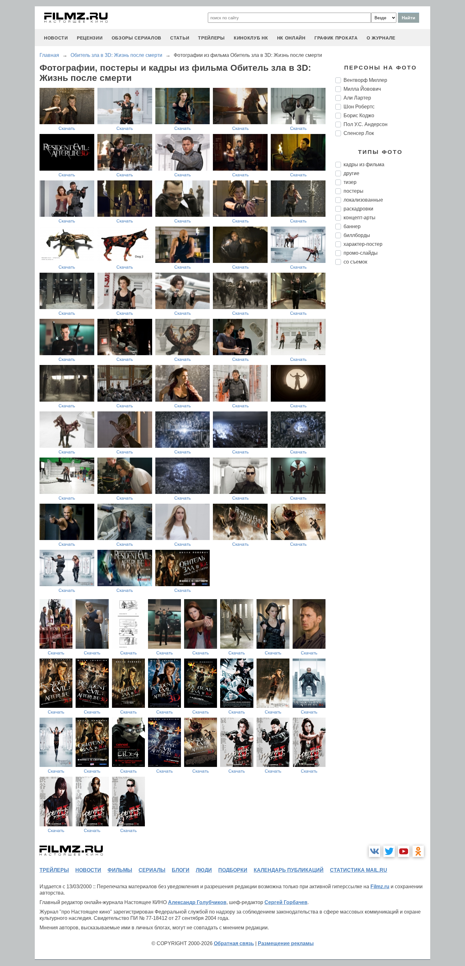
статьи (179, 37)
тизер (350, 182)
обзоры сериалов (137, 37)
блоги (180, 870)
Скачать (67, 128)
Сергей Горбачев (285, 902)
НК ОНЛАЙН (291, 37)
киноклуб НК (251, 37)
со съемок (355, 261)
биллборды (357, 235)
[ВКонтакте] (374, 851)
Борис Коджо (359, 115)
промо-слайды (361, 253)
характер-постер (363, 244)
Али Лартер (357, 97)
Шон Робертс (359, 106)
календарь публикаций (289, 870)
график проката (336, 37)
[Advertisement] (382, 375)
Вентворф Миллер (365, 80)
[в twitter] (389, 851)
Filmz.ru (379, 886)
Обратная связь (234, 943)
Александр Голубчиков (197, 902)
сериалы (152, 870)
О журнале (381, 37)
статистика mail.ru (358, 870)
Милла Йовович (362, 89)
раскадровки (358, 208)
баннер (352, 226)
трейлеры (211, 37)
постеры (353, 191)
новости (56, 37)
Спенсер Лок (359, 133)
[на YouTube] (403, 851)
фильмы (120, 870)
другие (351, 173)
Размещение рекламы (286, 943)
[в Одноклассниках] (418, 851)
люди (204, 870)
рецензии (90, 37)
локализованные (363, 200)
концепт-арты (359, 217)
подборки (232, 870)
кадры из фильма (364, 164)
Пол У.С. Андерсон (366, 124)
